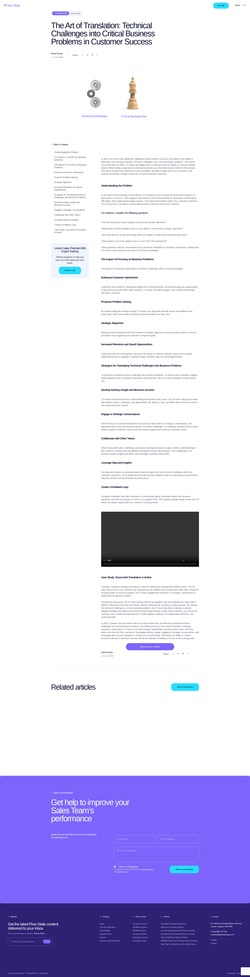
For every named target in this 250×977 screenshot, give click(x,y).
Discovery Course (140, 934)
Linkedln (213, 940)
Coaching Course (139, 941)
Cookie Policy (43, 973)
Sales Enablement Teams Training (174, 937)
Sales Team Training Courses (172, 927)
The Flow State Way (107, 927)
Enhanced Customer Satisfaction (68, 172)
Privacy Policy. (39, 933)
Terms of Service (121, 871)
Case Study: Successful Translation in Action (70, 231)
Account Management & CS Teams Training (178, 930)
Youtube (213, 943)
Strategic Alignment (62, 182)
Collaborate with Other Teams (67, 215)
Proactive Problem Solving (66, 177)
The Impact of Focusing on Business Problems (70, 166)
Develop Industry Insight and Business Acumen (67, 203)
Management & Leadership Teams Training (177, 934)
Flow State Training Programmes (173, 924)
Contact (103, 937)
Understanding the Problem (66, 152)
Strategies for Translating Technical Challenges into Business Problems (70, 196)
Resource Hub (105, 934)
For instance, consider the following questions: (70, 158)
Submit (46, 940)
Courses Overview (140, 924)
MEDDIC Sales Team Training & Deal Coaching (179, 941)
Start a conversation (184, 869)
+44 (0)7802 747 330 (218, 932)
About (102, 924)
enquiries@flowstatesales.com (222, 935)
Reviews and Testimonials (110, 941)
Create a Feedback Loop (65, 225)
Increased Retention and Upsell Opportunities (68, 188)
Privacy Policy (133, 867)
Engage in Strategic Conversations (69, 210)
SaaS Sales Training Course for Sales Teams (178, 944)
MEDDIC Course (139, 930)
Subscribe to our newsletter (150, 647)
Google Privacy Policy (147, 869)
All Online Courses (140, 927)
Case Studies (105, 930)
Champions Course (140, 937)
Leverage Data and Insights (66, 220)
